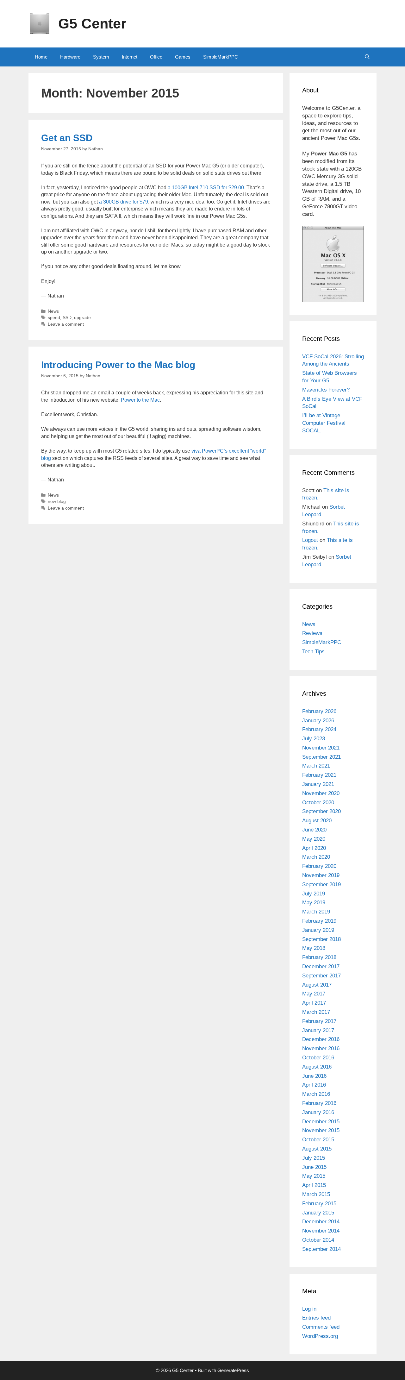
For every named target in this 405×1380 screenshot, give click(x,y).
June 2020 (314, 830)
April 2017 (314, 1003)
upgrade (82, 317)
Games (182, 57)
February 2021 (319, 775)
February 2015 (319, 1204)
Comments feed (321, 1327)
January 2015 (318, 1213)
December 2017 (321, 966)
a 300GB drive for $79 (123, 201)
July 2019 (313, 894)
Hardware (70, 57)
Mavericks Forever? (326, 390)
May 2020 (313, 839)
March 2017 (316, 1012)
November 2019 (321, 875)
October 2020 (318, 803)
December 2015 (321, 1122)
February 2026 (319, 711)
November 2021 (321, 748)
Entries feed (316, 1318)
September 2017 (321, 976)
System (101, 57)
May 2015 (313, 1176)
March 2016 (316, 1094)
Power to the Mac (140, 400)
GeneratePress (233, 1370)
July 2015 (313, 1158)
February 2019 (319, 921)
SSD (67, 317)
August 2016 (317, 1067)
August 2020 (317, 821)
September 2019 (321, 884)
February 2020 (319, 866)
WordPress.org (320, 1336)
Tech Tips (313, 652)
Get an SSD (67, 138)
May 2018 (313, 948)
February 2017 (319, 1021)
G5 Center (92, 24)
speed (54, 317)
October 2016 (318, 1058)
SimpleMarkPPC (220, 57)
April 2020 (314, 848)
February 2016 (319, 1103)
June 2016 (314, 1076)
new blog (57, 501)
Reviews (312, 633)
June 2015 (314, 1167)
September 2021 (321, 757)
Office (156, 57)
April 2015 (314, 1185)
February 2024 (319, 729)
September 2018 (321, 939)
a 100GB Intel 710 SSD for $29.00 (206, 187)
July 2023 (313, 739)
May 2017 (313, 994)
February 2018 (319, 957)
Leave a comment (66, 324)
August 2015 (317, 1149)
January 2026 (318, 721)
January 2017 (318, 1030)
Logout (310, 540)
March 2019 (316, 912)
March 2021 (316, 766)
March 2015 (316, 1194)
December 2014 (321, 1222)
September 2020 (321, 811)
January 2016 (318, 1112)
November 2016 (321, 1048)
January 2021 (318, 784)
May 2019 (313, 903)
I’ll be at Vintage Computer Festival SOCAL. (324, 423)
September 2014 (321, 1249)
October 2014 (318, 1240)
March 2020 (316, 857)
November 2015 (321, 1130)
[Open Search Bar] (367, 56)
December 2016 (321, 1039)
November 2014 (321, 1231)
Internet (129, 57)
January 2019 (318, 930)
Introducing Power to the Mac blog (118, 365)
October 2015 (318, 1140)
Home (41, 57)
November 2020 (321, 793)
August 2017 (317, 985)
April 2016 (314, 1085)
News (53, 311)
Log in (309, 1309)
